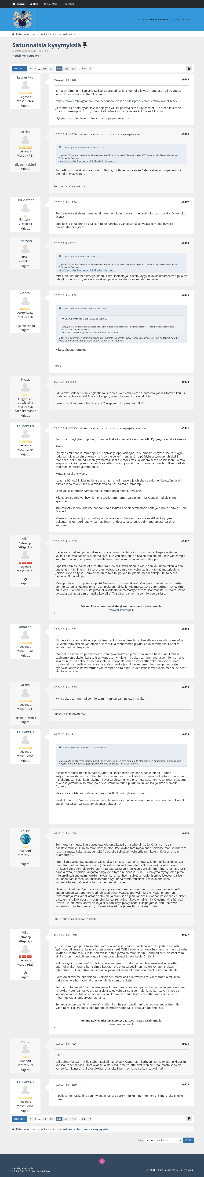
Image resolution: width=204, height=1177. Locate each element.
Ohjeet (149, 1169)
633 (66, 68)
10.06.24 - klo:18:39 (65, 1084)
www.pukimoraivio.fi (121, 610)
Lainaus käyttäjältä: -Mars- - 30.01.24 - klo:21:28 (83, 147)
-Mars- (25, 293)
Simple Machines (40, 1171)
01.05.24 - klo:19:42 (65, 734)
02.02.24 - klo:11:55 (65, 79)
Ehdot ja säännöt (166, 1169)
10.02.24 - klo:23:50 (65, 134)
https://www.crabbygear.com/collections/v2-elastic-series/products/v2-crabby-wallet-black (116, 101)
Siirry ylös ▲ (187, 1169)
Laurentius (25, 77)
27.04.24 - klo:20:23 (65, 428)
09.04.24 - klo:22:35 (65, 382)
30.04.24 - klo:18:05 (65, 687)
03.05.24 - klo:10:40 (65, 935)
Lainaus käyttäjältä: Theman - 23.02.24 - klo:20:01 (84, 308)
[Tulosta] (189, 68)
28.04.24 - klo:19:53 (65, 541)
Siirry (141, 1140)
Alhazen (25, 627)
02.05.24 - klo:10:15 (65, 833)
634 (74, 68)
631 (52, 68)
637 (84, 68)
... (39, 68)
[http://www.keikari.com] (25, 579)
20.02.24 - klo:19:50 (65, 202)
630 (45, 68)
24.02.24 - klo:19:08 (65, 295)
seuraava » (34, 55)
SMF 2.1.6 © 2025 (20, 1171)
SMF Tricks (27, 1168)
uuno (25, 1041)
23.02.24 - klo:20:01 (65, 243)
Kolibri (25, 831)
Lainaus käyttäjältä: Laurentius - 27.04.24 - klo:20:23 (85, 747)
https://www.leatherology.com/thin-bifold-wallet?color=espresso (87, 161)
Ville (25, 539)
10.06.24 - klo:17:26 (65, 1043)
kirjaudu (186, 19)
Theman (25, 241)
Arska (25, 132)
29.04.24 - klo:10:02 (65, 629)
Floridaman (25, 200)
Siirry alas (19, 68)
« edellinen (19, 55)
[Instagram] (102, 1161)
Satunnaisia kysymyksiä (46, 45)
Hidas (25, 379)
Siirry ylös (19, 1119)
